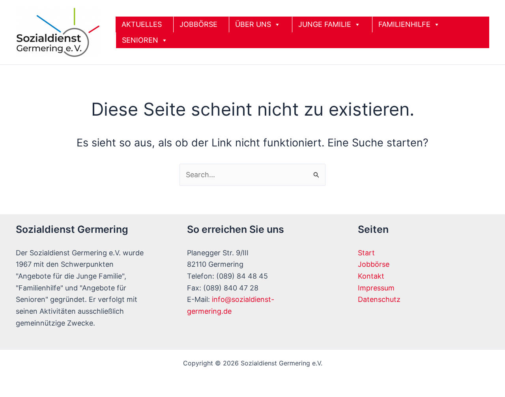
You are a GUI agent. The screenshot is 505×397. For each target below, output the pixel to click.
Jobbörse (373, 264)
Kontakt (371, 276)
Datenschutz (379, 299)
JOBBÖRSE (198, 24)
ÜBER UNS (253, 24)
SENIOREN (140, 40)
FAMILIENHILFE (404, 24)
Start (366, 253)
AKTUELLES (142, 24)
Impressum (376, 288)
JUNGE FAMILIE (324, 24)
